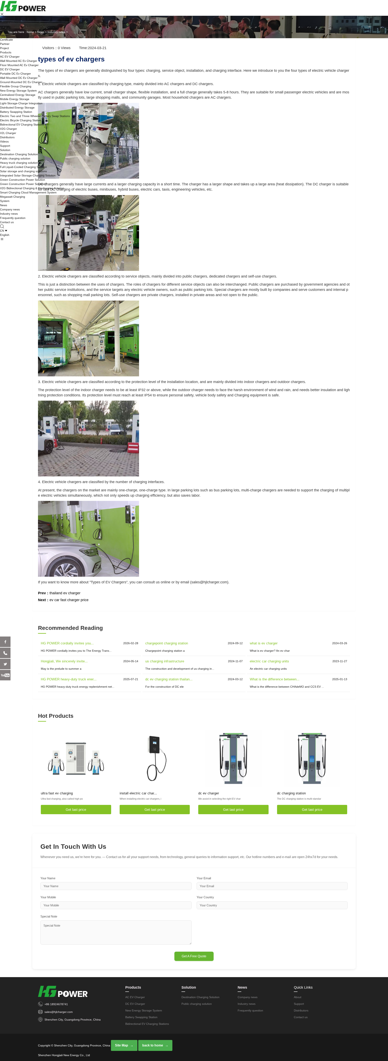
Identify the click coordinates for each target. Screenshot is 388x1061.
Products (5, 52)
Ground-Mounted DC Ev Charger (21, 82)
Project (4, 48)
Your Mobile (48, 897)
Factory (5, 31)
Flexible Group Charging (15, 86)
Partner (4, 43)
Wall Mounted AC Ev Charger (18, 60)
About (3, 22)
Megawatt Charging (12, 196)
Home (4, 18)
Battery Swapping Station (16, 111)
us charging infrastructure (164, 661)
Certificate (6, 39)
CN (2, 230)
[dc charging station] (312, 758)
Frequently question (12, 218)
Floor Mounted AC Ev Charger (19, 65)
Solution (5, 150)
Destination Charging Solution (19, 154)
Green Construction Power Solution (22, 179)
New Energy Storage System (18, 90)
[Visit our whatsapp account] (5, 653)
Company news (10, 209)
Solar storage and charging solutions (23, 171)
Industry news (9, 213)
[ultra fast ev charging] (76, 758)
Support (5, 145)
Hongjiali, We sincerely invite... (64, 661)
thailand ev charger (65, 593)
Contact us (7, 222)
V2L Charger (8, 133)
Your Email (204, 878)
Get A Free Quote (194, 956)
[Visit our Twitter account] (5, 664)
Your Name (47, 878)
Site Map (121, 1045)
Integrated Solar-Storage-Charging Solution (28, 175)
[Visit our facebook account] (5, 642)
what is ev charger (264, 643)
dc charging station (291, 793)
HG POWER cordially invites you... (67, 643)
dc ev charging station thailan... (169, 679)
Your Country (205, 897)
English (4, 234)
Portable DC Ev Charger (15, 73)
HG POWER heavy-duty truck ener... (69, 679)
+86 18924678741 (56, 1004)
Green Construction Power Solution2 (23, 184)
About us (5, 27)
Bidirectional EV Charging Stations (22, 124)
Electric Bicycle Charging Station (20, 120)
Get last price (76, 810)
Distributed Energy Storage (17, 107)
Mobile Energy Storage (14, 99)
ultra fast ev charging (57, 793)
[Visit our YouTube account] (5, 675)
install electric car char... (138, 793)
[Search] (2, 226)
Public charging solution (15, 158)
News (3, 205)
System (4, 201)
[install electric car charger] (154, 758)
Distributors (7, 137)
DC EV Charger (10, 69)
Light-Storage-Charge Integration (21, 103)
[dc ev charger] (233, 758)
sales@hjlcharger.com (58, 1011)
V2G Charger (8, 128)
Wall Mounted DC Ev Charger (19, 77)
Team (3, 35)
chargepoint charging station (166, 643)
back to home (152, 1045)
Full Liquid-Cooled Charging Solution (23, 167)
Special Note (48, 916)
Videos (4, 141)
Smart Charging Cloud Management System (28, 192)
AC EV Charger (10, 56)
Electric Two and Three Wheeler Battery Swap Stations (35, 116)
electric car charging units (269, 661)
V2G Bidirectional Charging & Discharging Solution (32, 188)
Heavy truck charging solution (19, 162)
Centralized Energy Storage (17, 94)
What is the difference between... (274, 679)
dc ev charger (208, 793)
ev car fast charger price (69, 600)
